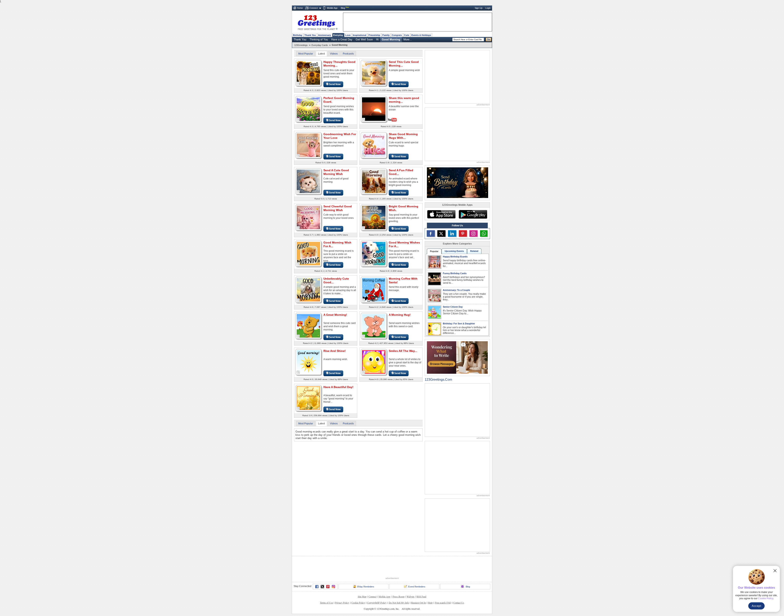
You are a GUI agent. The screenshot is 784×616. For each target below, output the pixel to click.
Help (430, 602)
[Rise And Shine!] (308, 362)
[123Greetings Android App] (473, 214)
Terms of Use (326, 602)
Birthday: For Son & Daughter (459, 323)
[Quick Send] (298, 83)
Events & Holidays (421, 35)
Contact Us (458, 602)
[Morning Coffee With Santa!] (373, 289)
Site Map (362, 596)
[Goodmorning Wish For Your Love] (308, 145)
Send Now (335, 84)
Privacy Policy (342, 602)
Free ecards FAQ (443, 602)
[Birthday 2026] (457, 182)
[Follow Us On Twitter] (441, 233)
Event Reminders (416, 586)
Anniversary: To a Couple (456, 290)
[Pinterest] (328, 586)
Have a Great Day (341, 39)
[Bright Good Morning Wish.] (373, 217)
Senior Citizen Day (453, 307)
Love (348, 35)
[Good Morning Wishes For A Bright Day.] (373, 253)
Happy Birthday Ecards (455, 256)
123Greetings (301, 45)
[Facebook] (316, 586)
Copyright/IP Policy (376, 602)
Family (386, 35)
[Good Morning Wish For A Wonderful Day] (308, 253)
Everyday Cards (320, 45)
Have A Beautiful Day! (338, 387)
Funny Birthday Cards (455, 273)
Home (300, 8)
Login (488, 8)
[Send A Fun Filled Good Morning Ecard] (373, 181)
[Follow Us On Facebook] (431, 233)
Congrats (397, 35)
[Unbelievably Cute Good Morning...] (308, 289)
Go (488, 39)
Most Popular (305, 53)
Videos (334, 53)
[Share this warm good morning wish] (373, 108)
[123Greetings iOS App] (441, 214)
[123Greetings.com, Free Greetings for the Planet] (317, 22)
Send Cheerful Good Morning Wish (337, 208)
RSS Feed (421, 596)
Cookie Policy (358, 602)
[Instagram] (333, 586)
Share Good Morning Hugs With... (403, 135)
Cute (406, 35)
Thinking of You (319, 39)
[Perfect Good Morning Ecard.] (308, 109)
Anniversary (324, 35)
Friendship (374, 35)
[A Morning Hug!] (373, 325)
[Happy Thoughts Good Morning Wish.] (308, 72)
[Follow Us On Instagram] (473, 233)
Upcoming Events (454, 251)
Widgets (410, 596)
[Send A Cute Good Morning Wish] (308, 181)
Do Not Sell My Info (399, 602)
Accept (756, 605)
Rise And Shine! (334, 350)
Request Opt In (418, 602)
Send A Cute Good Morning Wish (336, 172)
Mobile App (332, 8)
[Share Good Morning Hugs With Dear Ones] (373, 145)
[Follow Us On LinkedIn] (452, 233)
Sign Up (478, 8)
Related (474, 251)
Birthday (297, 35)
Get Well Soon (364, 39)
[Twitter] (322, 586)
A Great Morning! (335, 314)
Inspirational (359, 35)
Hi (377, 39)
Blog (343, 8)
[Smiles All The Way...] (373, 362)
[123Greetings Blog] (457, 357)
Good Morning (391, 39)
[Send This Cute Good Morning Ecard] (373, 72)
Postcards (348, 53)
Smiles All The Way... (403, 350)
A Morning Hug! (400, 314)
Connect (314, 8)
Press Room (398, 596)
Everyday (338, 35)
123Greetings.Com (438, 379)
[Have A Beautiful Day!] (308, 398)
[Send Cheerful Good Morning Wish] (308, 217)
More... (407, 39)
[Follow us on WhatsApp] (484, 233)
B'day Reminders (365, 586)
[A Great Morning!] (308, 325)
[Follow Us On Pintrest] (463, 233)
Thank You (310, 35)
